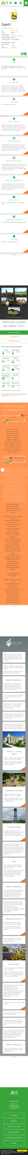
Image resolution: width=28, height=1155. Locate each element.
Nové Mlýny (16, 442)
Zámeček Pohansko (12, 598)
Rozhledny (23, 481)
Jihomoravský (14, 30)
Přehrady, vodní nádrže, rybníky (14, 477)
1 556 (12, 44)
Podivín (12, 444)
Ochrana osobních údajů (14, 1138)
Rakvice (12, 446)
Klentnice (17, 436)
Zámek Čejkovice (12, 565)
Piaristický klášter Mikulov (12, 557)
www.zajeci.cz (14, 47)
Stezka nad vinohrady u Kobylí (13, 552)
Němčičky (8, 442)
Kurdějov (9, 438)
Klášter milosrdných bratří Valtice (13, 581)
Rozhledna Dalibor (12, 506)
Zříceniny (20, 485)
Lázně (12, 492)
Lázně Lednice (12, 531)
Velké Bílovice (16, 450)
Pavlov (6, 444)
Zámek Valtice (12, 586)
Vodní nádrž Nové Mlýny (12, 541)
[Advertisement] (14, 270)
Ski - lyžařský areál (14, 473)
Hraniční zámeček (12, 543)
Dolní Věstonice (12, 432)
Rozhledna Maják (12, 504)
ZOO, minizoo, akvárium (12, 470)
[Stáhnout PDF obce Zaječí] (22, 53)
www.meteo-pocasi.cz (14, 396)
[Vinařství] (14, 311)
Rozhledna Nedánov (12, 559)
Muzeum (22, 496)
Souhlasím (22, 1150)
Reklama (14, 1121)
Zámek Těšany (13, 596)
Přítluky (6, 446)
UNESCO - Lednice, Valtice (12, 549)
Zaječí (6, 24)
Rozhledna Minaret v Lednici (13, 511)
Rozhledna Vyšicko (12, 600)
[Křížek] (7, 302)
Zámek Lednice (12, 523)
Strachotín (7, 450)
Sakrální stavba (20, 500)
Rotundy (21, 489)
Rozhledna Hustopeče (12, 529)
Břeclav (13, 34)
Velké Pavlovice (13, 452)
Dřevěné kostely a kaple (10, 489)
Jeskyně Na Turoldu (12, 547)
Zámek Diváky (12, 561)
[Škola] (21, 302)
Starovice (8, 448)
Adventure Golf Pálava (12, 545)
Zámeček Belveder (12, 563)
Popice (18, 444)
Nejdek (15, 440)
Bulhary (15, 429)
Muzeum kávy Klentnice (13, 539)
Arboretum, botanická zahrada (10, 481)
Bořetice (9, 429)
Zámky (13, 485)
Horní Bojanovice (12, 434)
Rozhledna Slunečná (12, 508)
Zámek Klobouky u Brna (12, 590)
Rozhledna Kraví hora (12, 525)
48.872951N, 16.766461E (17, 36)
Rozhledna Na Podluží (13, 584)
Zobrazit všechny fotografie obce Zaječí (14, 317)
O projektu (14, 1115)
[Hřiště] (21, 292)
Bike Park (6, 496)
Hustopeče (8, 436)
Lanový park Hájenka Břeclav (13, 568)
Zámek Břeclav (12, 588)
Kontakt (14, 1143)
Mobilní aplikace (14, 1132)
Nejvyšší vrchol (20, 492)
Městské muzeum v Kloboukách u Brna (12, 593)
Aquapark (23, 470)
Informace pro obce (14, 1126)
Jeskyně (6, 492)
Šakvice (18, 446)
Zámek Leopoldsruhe (13, 602)
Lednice (16, 438)
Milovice (9, 440)
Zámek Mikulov (13, 555)
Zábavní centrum (8, 500)
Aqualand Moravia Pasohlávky (13, 574)
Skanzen (24, 473)
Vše (3, 470)
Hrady (7, 485)
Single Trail (14, 496)
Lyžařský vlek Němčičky (13, 520)
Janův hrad (12, 527)
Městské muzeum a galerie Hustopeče (13, 517)
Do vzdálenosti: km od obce (10, 415)
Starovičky (16, 448)
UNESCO (4, 473)
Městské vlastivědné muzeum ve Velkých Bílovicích (13, 535)
